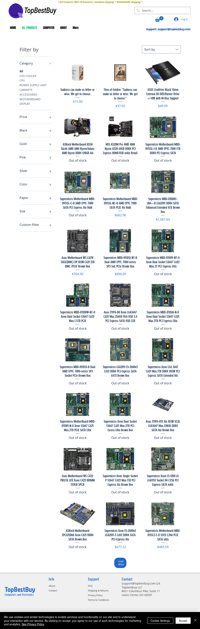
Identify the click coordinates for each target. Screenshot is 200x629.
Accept (183, 621)
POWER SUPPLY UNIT (33, 85)
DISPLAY (25, 104)
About (52, 585)
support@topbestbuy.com (174, 29)
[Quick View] (77, 72)
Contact (53, 590)
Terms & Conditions (98, 599)
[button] (159, 19)
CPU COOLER (28, 76)
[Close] (195, 620)
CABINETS (26, 90)
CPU (22, 80)
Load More (121, 563)
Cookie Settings (160, 621)
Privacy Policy (95, 595)
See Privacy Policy (33, 624)
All (21, 71)
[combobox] (161, 49)
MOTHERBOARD (30, 99)
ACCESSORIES (28, 94)
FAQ (90, 585)
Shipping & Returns (98, 590)
